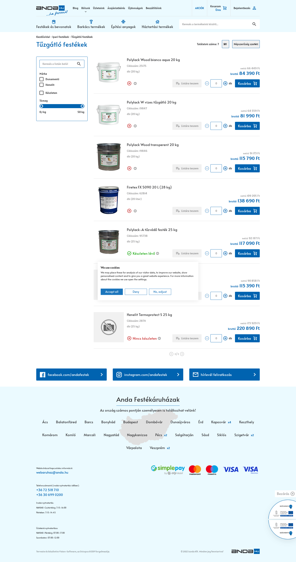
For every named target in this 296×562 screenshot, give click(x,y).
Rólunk (85, 8)
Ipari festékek (60, 37)
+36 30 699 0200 (49, 494)
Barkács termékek (91, 26)
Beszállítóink (153, 8)
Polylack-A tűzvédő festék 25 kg (152, 229)
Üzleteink (99, 8)
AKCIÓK (199, 8)
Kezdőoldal (43, 37)
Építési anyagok (123, 26)
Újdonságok (135, 8)
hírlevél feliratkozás (216, 374)
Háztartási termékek (157, 26)
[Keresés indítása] (254, 24)
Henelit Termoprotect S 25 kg (149, 314)
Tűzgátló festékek (82, 37)
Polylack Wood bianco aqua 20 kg (153, 59)
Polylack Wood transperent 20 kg (153, 144)
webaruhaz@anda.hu (52, 472)
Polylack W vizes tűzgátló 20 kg (151, 102)
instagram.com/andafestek (145, 374)
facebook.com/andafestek (68, 374)
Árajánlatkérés (116, 8)
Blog (75, 8)
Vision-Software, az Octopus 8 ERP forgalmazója (84, 551)
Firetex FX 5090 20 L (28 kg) (149, 187)
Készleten (51, 93)
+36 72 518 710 (47, 489)
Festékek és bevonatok (53, 26)
